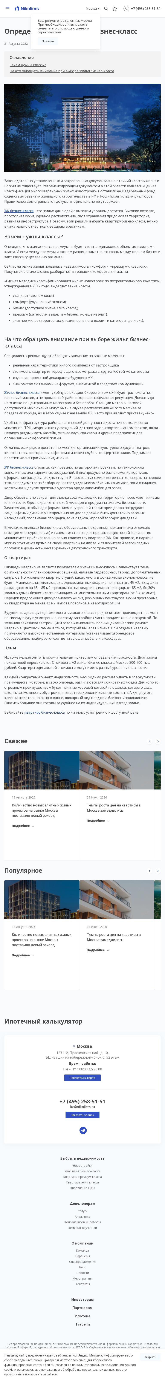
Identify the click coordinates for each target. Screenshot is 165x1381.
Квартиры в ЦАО (82, 1188)
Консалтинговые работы (82, 1222)
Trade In (82, 1324)
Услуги (82, 1211)
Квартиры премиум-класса (82, 1177)
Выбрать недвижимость (82, 1158)
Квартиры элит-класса (82, 1182)
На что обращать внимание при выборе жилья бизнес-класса (62, 71)
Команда (82, 1250)
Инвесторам (82, 1299)
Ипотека (82, 1316)
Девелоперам (82, 1203)
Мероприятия (82, 1278)
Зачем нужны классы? (28, 65)
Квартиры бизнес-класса (82, 1171)
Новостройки (82, 1165)
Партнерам (82, 1307)
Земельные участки (82, 1228)
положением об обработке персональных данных (78, 1369)
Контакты (82, 1284)
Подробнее (23, 826)
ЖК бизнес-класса (19, 210)
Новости (82, 1273)
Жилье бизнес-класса (22, 392)
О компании (82, 1243)
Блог (82, 1267)
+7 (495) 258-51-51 (146, 9)
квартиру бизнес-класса (44, 712)
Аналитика (82, 1216)
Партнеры (82, 1256)
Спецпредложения (82, 1262)
